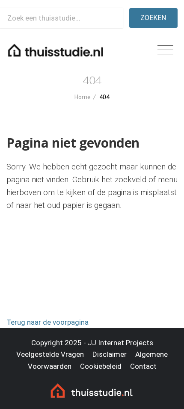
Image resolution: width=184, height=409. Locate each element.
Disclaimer (109, 354)
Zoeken (153, 18)
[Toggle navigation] (165, 50)
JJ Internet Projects (120, 342)
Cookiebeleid (101, 366)
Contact (143, 366)
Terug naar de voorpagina (47, 322)
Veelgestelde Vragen (50, 354)
